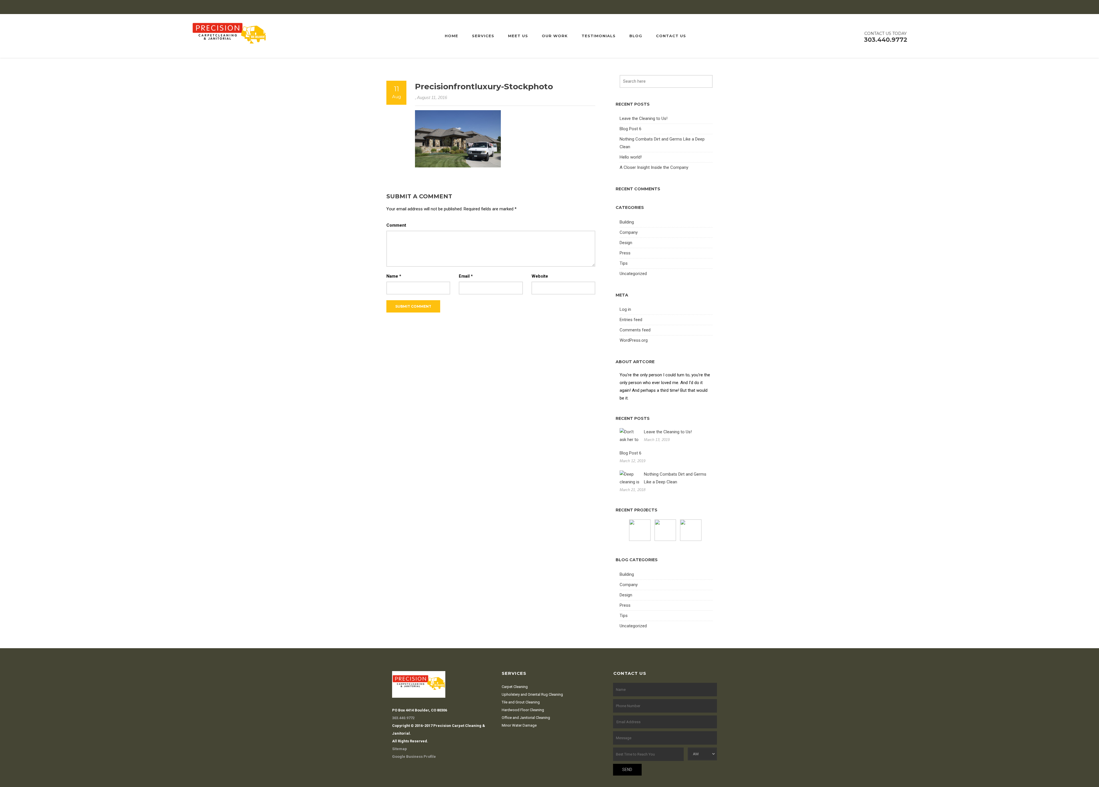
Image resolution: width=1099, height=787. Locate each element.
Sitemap (399, 749)
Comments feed (635, 330)
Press (625, 253)
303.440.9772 (403, 718)
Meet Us (518, 35)
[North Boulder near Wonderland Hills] (666, 530)
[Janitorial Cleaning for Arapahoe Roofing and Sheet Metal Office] (640, 530)
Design (626, 242)
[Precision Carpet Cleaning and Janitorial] (229, 35)
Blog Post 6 (630, 128)
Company (629, 232)
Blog (635, 35)
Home (451, 35)
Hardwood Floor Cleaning (523, 710)
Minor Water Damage (519, 725)
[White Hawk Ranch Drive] (691, 530)
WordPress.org (634, 340)
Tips (624, 263)
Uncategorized (633, 273)
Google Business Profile (414, 756)
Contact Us (671, 35)
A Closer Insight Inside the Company (654, 167)
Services (483, 35)
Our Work (555, 35)
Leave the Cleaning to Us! (643, 118)
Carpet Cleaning (515, 687)
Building (627, 222)
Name (393, 276)
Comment (396, 225)
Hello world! (631, 157)
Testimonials (599, 35)
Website (539, 276)
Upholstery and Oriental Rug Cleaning (532, 694)
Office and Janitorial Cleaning (526, 717)
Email (466, 276)
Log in (625, 309)
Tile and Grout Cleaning (521, 702)
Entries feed (631, 319)
